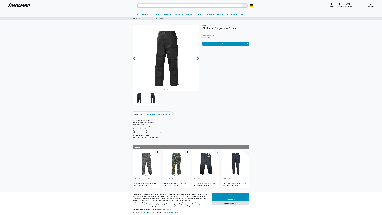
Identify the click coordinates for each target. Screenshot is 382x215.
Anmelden (225, 44)
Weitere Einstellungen (171, 212)
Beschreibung (138, 114)
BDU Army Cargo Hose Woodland (172, 178)
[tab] (138, 114)
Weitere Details (150, 114)
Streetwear (189, 14)
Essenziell (139, 212)
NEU (138, 14)
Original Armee (230, 14)
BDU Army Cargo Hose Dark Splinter (143, 178)
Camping (178, 14)
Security (200, 14)
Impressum (168, 207)
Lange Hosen (156, 18)
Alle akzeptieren (231, 195)
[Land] (251, 5)
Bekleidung (146, 14)
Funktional (159, 212)
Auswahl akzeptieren (230, 203)
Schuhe (156, 14)
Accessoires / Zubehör (214, 14)
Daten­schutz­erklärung (164, 209)
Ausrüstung (167, 14)
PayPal (149, 212)
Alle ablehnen (231, 199)
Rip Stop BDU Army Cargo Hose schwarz (204, 178)
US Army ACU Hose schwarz (230, 178)
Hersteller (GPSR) (164, 114)
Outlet (242, 14)
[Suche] (244, 5)
